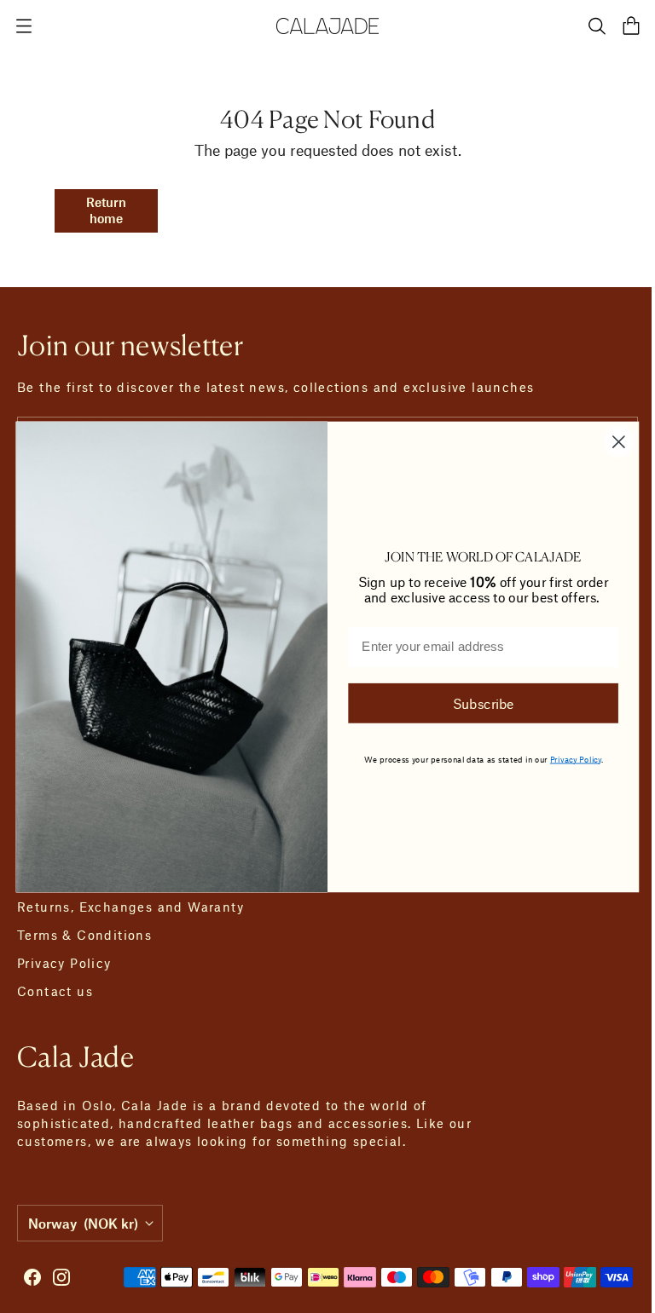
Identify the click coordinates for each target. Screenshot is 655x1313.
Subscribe (476, 702)
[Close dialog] (612, 442)
